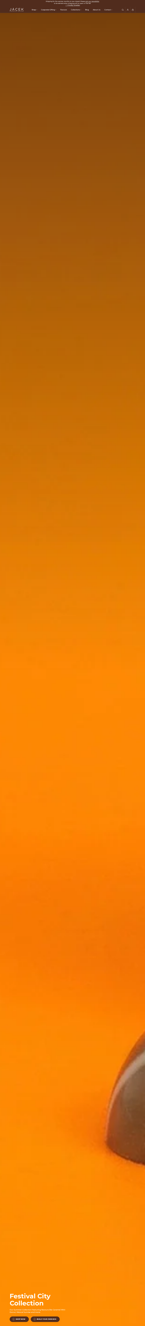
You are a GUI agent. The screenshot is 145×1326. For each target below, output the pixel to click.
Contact (107, 10)
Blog (87, 10)
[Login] (128, 10)
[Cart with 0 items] (133, 10)
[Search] (123, 10)
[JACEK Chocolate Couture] (16, 10)
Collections (75, 10)
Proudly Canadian (73, 5)
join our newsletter (92, 1)
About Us (96, 10)
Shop (34, 10)
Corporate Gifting (48, 10)
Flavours (63, 10)
